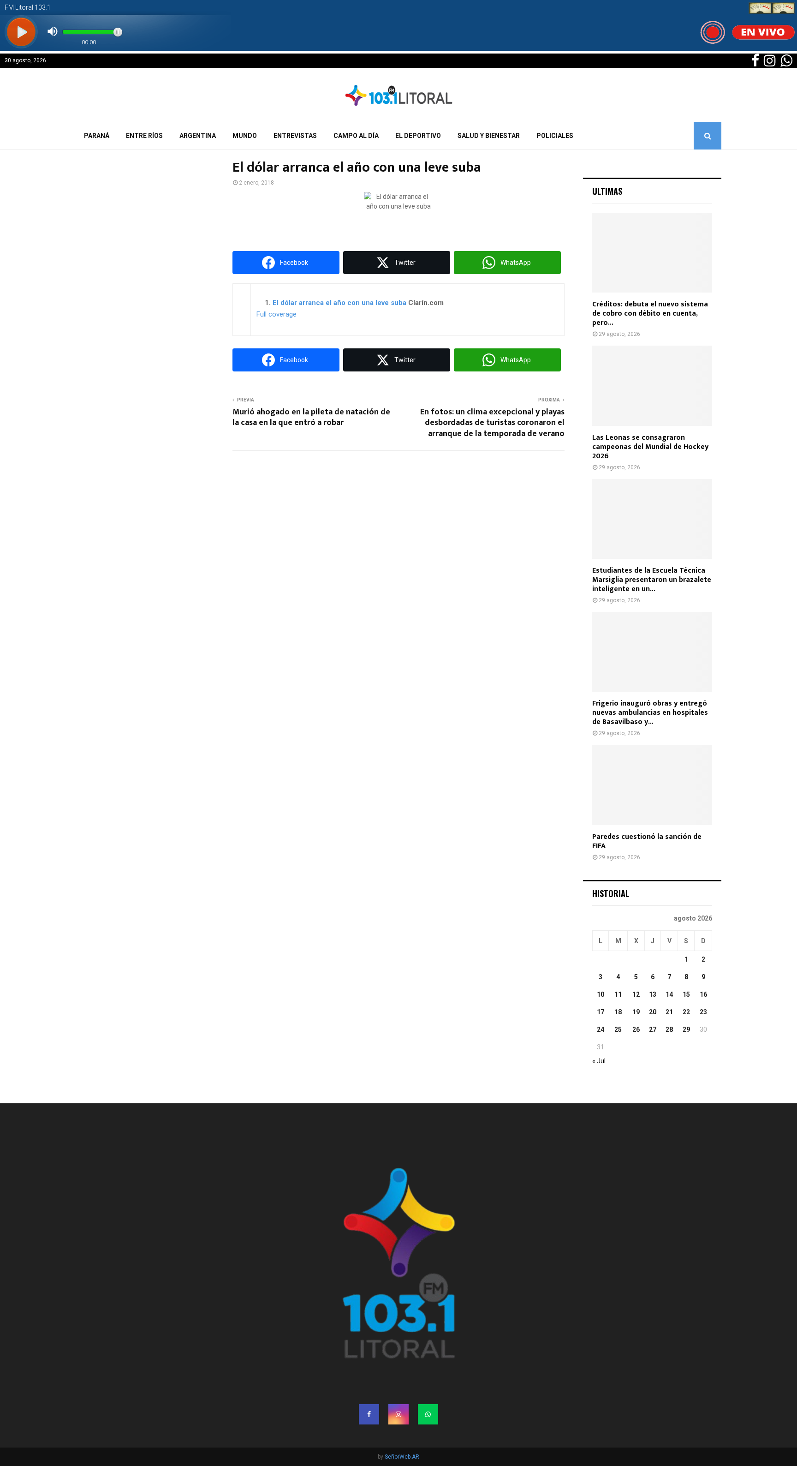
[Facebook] (369, 1414)
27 (652, 1029)
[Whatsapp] (428, 1414)
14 (669, 994)
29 (686, 1029)
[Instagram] (398, 1414)
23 (703, 1012)
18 (618, 1012)
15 (686, 994)
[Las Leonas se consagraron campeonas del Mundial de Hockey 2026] (652, 385)
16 (703, 994)
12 (636, 994)
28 (669, 1029)
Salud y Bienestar (489, 135)
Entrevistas (295, 135)
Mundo (244, 135)
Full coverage (276, 314)
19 (636, 1012)
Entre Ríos (144, 135)
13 (652, 994)
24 (600, 1029)
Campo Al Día (356, 135)
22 (686, 1012)
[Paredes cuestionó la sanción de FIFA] (652, 785)
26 (636, 1029)
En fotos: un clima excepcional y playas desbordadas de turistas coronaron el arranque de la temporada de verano (492, 423)
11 (618, 994)
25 (618, 1029)
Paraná (96, 135)
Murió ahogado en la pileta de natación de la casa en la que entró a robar (311, 417)
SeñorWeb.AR (402, 1457)
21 (669, 1012)
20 (652, 1012)
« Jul (599, 1061)
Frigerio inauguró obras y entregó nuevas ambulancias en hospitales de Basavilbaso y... (650, 712)
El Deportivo (418, 135)
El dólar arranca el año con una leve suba (339, 303)
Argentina (197, 135)
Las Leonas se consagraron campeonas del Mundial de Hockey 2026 (650, 446)
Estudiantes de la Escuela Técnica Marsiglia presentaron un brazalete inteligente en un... (651, 579)
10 (600, 994)
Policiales (554, 135)
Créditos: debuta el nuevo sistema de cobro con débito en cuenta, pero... (650, 313)
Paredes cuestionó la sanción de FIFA (647, 841)
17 (600, 1012)
